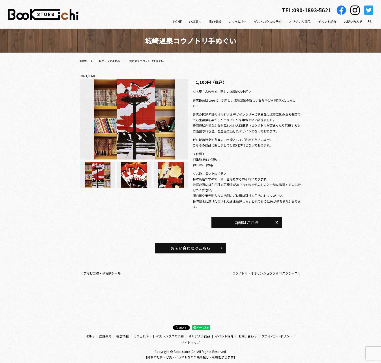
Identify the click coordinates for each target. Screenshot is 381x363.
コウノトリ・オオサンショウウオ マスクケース (264, 273)
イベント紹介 (327, 21)
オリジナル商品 (300, 21)
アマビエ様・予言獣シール (102, 273)
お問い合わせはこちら (190, 248)
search (370, 21)
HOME (177, 21)
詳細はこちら (247, 222)
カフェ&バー (237, 21)
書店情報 (215, 21)
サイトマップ (190, 342)
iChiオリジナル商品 (108, 61)
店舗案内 (195, 21)
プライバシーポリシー (276, 336)
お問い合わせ (353, 21)
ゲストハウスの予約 (268, 21)
